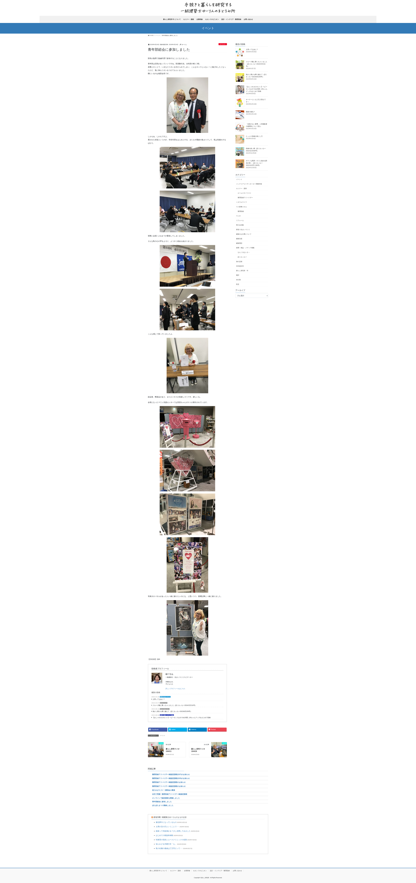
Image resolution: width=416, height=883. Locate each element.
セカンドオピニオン (200, 871)
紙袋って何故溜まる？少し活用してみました (173, 831)
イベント (223, 44)
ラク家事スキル (241, 207)
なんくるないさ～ (164, 709)
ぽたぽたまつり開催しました (162, 805)
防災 (237, 284)
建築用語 (239, 243)
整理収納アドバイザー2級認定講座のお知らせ (169, 782)
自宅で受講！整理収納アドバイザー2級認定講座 (169, 794)
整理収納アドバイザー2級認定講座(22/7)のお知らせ (171, 774)
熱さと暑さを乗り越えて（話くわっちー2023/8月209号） (172, 711)
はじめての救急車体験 (164, 835)
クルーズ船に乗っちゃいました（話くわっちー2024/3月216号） (174, 705)
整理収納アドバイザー (245, 197)
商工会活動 (240, 225)
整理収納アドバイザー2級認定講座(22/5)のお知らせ (171, 778)
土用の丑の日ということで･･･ (167, 827)
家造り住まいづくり (165, 696)
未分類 (238, 280)
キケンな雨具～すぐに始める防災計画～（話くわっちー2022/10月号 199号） (256, 163)
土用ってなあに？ (159, 699)
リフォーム (240, 220)
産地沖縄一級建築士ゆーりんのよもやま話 (170, 817)
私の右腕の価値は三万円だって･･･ (169, 848)
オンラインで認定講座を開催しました (166, 798)
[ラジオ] (156, 748)
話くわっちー (163, 703)
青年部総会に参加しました (162, 801)
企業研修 (187, 871)
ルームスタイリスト (244, 193)
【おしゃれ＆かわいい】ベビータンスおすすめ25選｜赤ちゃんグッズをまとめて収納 (181, 717)
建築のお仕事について (243, 234)
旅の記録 (239, 261)
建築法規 (239, 238)
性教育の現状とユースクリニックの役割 (171, 840)
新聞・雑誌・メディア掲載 (166, 715)
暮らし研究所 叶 (242, 270)
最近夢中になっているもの (166, 822)
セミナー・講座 (241, 188)
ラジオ (238, 216)
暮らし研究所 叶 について (158, 871)
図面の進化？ (250, 112)
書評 (237, 275)
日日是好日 (240, 266)
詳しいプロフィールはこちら (175, 688)
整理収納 (241, 211)
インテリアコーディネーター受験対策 (249, 184)
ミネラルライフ (241, 202)
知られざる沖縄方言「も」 (166, 844)
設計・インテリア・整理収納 (220, 871)
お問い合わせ (237, 871)
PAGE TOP (405, 855)
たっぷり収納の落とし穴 (254, 136)
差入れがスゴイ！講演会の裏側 (163, 790)
